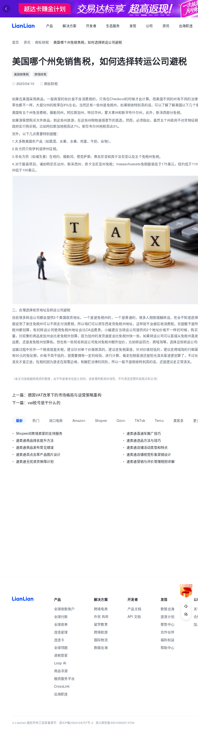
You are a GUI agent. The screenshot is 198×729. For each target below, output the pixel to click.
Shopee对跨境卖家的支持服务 (39, 433)
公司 (149, 25)
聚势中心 (167, 624)
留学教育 (101, 624)
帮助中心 (167, 647)
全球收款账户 (64, 608)
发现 (132, 25)
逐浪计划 (167, 616)
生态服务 (113, 25)
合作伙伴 (167, 632)
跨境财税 (40, 74)
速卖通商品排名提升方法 (35, 440)
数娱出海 (101, 647)
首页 (23, 25)
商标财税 (42, 42)
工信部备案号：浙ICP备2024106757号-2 (66, 723)
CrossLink (62, 686)
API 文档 (134, 616)
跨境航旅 (101, 632)
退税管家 (61, 655)
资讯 (166, 25)
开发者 (91, 25)
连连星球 (61, 632)
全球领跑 (61, 647)
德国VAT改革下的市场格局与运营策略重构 (64, 395)
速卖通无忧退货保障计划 (35, 461)
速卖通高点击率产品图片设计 (38, 454)
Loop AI (60, 663)
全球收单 (61, 624)
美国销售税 (21, 74)
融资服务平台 (64, 678)
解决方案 (69, 25)
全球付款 (61, 616)
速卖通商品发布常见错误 (35, 447)
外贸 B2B (101, 616)
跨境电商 (101, 608)
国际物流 (101, 639)
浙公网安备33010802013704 (115, 723)
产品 (49, 25)
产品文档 (134, 608)
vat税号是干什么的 (44, 402)
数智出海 (167, 608)
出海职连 (186, 25)
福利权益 (167, 639)
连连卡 (59, 639)
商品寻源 (61, 670)
